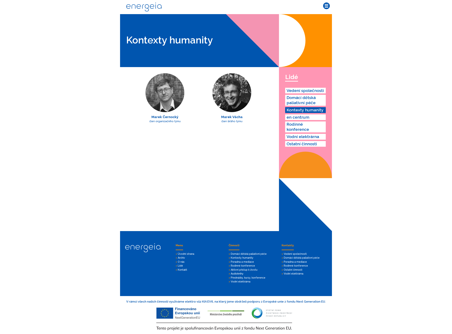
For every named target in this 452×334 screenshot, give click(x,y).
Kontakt (182, 269)
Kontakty (288, 245)
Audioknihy (237, 273)
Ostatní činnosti (302, 143)
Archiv (181, 257)
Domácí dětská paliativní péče (301, 100)
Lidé (291, 76)
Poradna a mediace (242, 261)
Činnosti (234, 245)
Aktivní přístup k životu (244, 269)
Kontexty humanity (305, 110)
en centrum (298, 117)
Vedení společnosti (305, 90)
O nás (181, 261)
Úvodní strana (186, 253)
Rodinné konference (298, 127)
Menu (179, 245)
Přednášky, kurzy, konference (248, 277)
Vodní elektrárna (303, 136)
